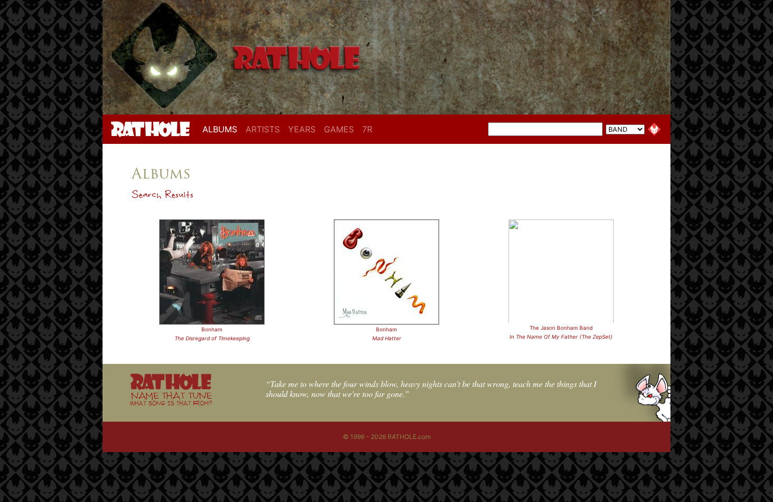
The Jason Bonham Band (561, 328)
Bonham (211, 329)
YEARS (302, 129)
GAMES (339, 129)
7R (367, 129)
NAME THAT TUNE (171, 398)
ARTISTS (263, 129)
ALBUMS (221, 128)
